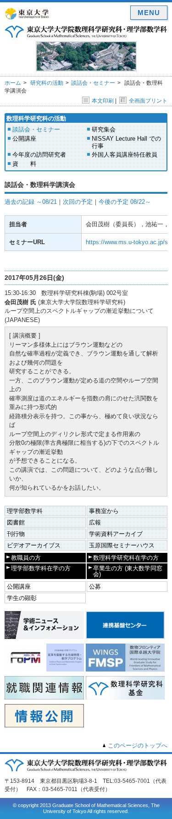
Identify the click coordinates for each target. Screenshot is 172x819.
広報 (95, 522)
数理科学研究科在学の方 (126, 558)
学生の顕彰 (22, 598)
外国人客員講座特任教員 (124, 154)
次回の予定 (78, 201)
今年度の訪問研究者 (39, 154)
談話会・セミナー (93, 83)
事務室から (104, 511)
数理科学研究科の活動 (36, 118)
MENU (149, 12)
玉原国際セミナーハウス (122, 545)
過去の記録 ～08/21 (31, 201)
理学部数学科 (25, 511)
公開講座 (24, 138)
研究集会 (104, 129)
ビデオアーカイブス (34, 545)
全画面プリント (148, 101)
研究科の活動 (46, 83)
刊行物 (16, 534)
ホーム (13, 83)
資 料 (24, 163)
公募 (95, 587)
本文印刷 (103, 101)
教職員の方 (26, 558)
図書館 (16, 522)
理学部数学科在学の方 (41, 568)
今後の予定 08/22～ (125, 201)
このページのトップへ (137, 745)
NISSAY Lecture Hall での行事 (126, 142)
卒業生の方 (127, 571)
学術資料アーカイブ (116, 534)
